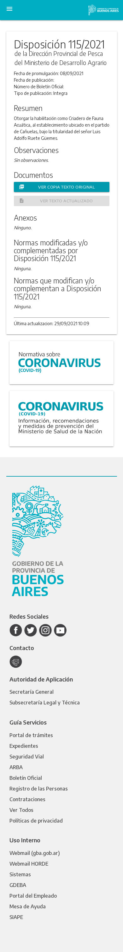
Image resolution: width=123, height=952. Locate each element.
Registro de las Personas (38, 788)
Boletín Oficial (25, 778)
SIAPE (16, 917)
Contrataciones (27, 799)
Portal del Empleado (33, 896)
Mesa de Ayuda (27, 906)
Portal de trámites (31, 735)
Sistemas (20, 874)
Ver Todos (21, 810)
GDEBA (17, 885)
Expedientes (23, 746)
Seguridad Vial (26, 756)
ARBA (16, 767)
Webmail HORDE (28, 864)
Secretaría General (31, 692)
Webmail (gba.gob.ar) (34, 853)
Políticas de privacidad (36, 821)
